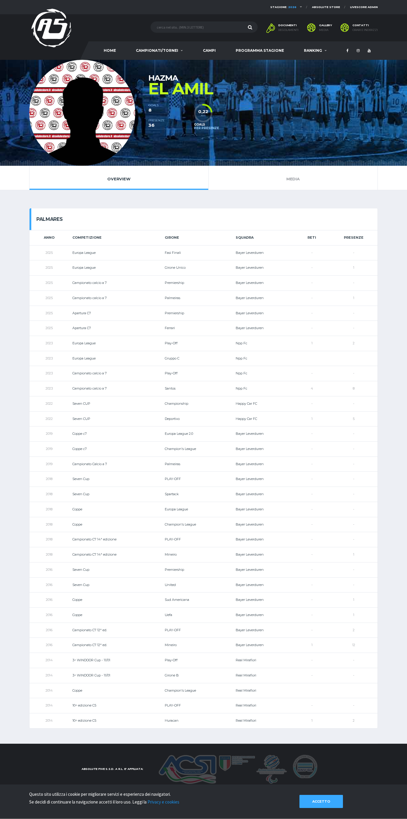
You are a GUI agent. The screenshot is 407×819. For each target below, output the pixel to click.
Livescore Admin (364, 7)
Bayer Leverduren (250, 253)
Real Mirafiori (246, 660)
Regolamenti (288, 30)
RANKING (313, 50)
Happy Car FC (246, 403)
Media (323, 30)
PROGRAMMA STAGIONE (260, 50)
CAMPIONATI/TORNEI (157, 50)
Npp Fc (241, 343)
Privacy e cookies (163, 802)
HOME (110, 50)
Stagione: (283, 7)
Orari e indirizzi (365, 30)
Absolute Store (326, 7)
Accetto (321, 801)
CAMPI (209, 50)
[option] (88, 113)
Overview (118, 178)
